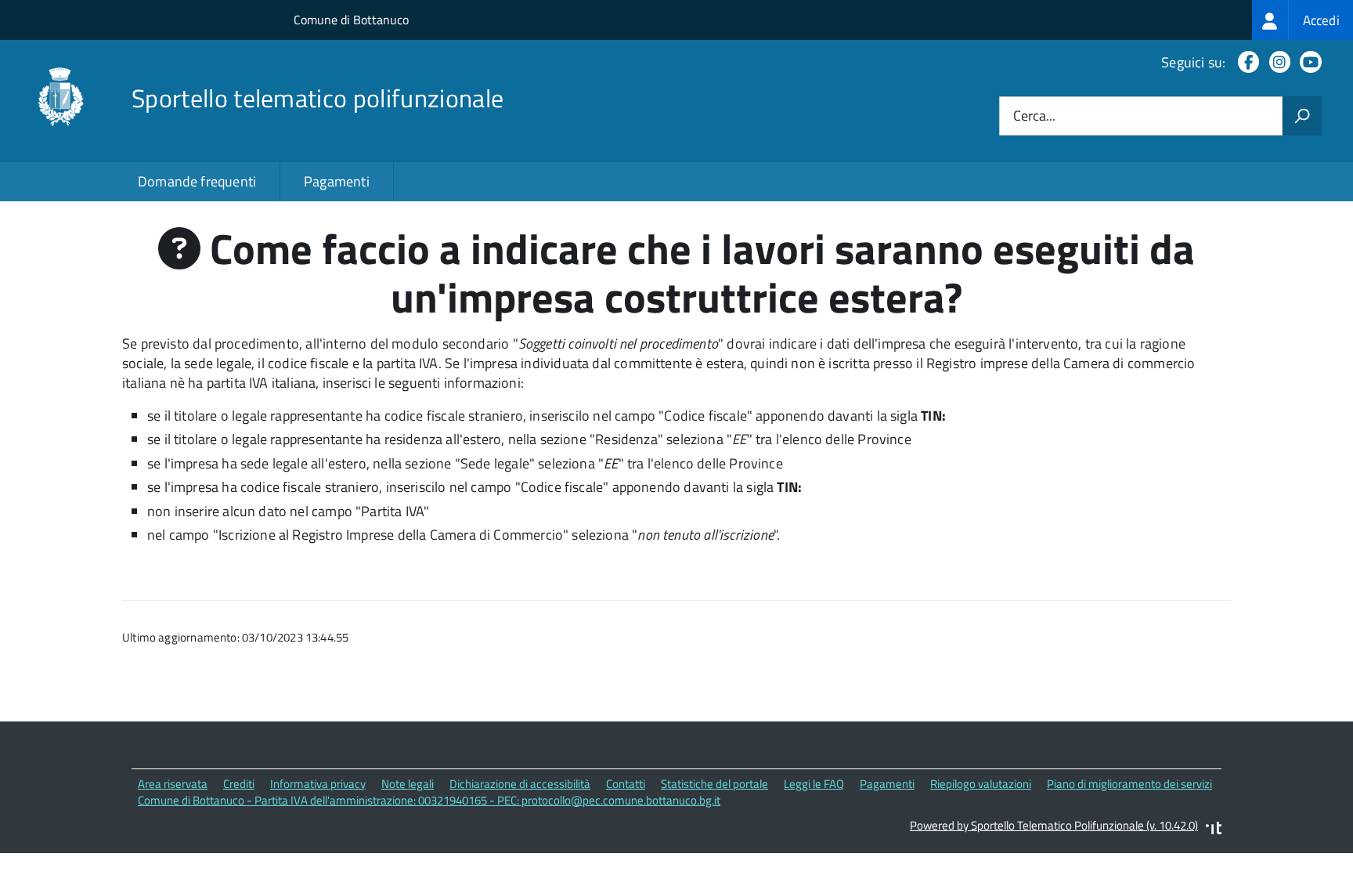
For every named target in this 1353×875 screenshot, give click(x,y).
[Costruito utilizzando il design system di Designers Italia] (1213, 830)
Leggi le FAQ (814, 784)
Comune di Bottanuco (351, 19)
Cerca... (1034, 116)
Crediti (238, 784)
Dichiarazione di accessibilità (519, 784)
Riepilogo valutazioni (980, 784)
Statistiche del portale (714, 784)
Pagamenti (337, 181)
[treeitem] (1302, 20)
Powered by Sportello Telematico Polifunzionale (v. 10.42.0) (1054, 825)
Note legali (407, 784)
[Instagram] (1276, 62)
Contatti (625, 784)
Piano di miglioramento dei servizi (1129, 784)
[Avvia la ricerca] (1302, 116)
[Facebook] (1245, 62)
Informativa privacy (318, 784)
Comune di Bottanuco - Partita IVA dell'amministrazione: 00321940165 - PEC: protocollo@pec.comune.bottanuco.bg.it (429, 800)
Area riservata (172, 784)
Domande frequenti (197, 181)
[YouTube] (1307, 62)
